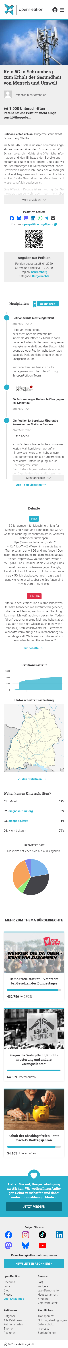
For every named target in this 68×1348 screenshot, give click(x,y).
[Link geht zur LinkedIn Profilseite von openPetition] (59, 1234)
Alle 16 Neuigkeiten (29, 485)
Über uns (9, 1282)
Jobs (7, 1286)
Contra (34, 596)
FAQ (40, 1282)
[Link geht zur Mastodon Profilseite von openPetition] (8, 1245)
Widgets (43, 1286)
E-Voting (43, 1298)
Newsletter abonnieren (34, 1263)
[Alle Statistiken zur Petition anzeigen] (34, 771)
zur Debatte (31, 648)
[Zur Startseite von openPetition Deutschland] (24, 9)
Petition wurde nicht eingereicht (33, 318)
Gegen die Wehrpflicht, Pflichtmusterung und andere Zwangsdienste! (34, 1059)
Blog (6, 1290)
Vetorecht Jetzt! (48, 1303)
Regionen (10, 1332)
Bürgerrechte (40, 276)
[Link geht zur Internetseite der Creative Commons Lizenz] (6, 1344)
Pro (34, 519)
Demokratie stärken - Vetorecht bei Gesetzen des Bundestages (34, 981)
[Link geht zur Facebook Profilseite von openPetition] (8, 1234)
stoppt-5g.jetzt (18, 821)
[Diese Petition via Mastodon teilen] (26, 218)
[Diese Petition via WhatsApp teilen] (40, 218)
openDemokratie (48, 1290)
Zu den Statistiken (30, 779)
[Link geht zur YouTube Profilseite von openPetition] (42, 1245)
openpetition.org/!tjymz (38, 224)
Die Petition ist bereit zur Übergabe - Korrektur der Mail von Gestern (36, 422)
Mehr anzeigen (31, 199)
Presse (8, 1294)
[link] (62, 10)
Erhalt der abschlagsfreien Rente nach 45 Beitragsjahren (34, 1138)
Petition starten (13, 1324)
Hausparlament (47, 1294)
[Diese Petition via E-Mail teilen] (53, 218)
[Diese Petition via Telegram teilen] (46, 218)
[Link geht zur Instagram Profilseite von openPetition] (25, 1234)
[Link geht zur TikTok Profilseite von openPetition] (42, 1234)
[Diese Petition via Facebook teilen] (12, 218)
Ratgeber (9, 1316)
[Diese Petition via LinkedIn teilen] (33, 218)
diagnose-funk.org (21, 811)
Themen (9, 1328)
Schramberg (39, 272)
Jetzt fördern (34, 1206)
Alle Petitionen (13, 1320)
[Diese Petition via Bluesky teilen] (19, 218)
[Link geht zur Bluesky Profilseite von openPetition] (25, 1245)
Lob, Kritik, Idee (14, 1298)
